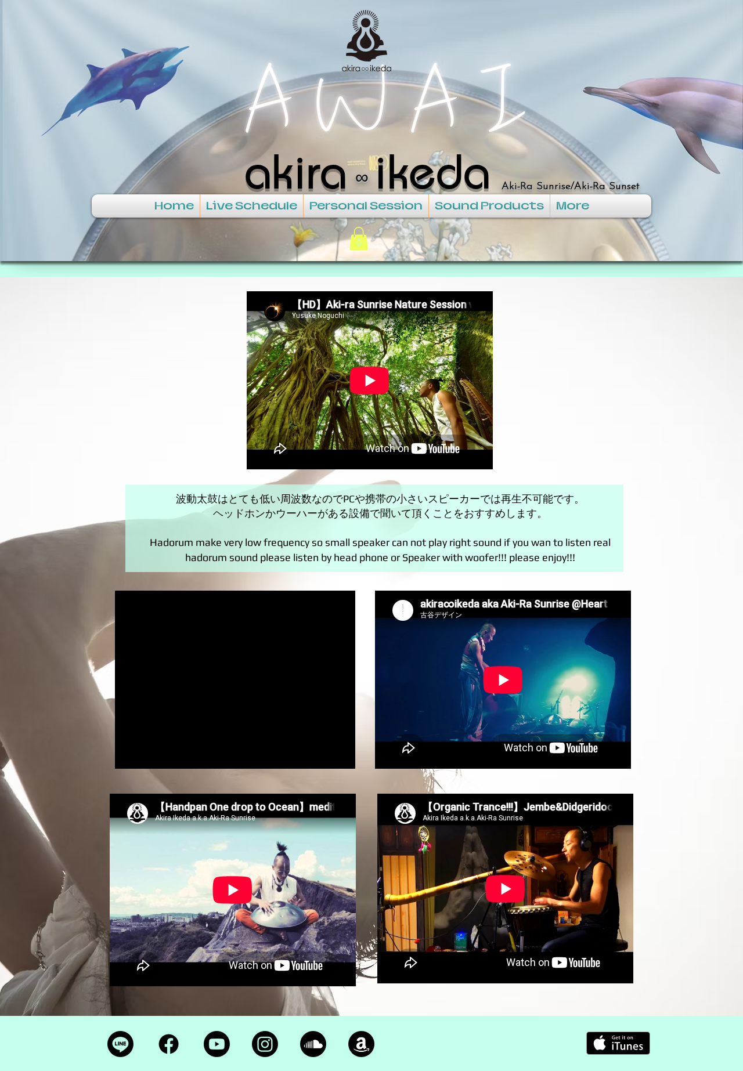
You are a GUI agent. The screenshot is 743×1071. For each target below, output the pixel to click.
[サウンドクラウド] (313, 1044)
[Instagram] (265, 1044)
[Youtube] (217, 1044)
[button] (359, 239)
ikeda (432, 170)
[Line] (120, 1044)
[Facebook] (169, 1044)
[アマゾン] (361, 1044)
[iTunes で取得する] (618, 1043)
